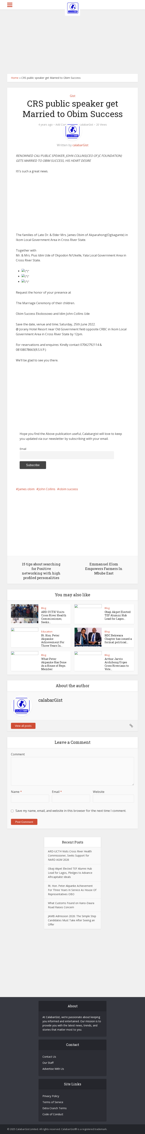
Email (23, 449)
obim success (68, 489)
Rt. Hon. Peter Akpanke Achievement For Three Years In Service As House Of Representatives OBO (72, 890)
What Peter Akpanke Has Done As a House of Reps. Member (53, 664)
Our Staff (47, 1062)
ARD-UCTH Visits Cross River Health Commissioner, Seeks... (53, 617)
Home (15, 78)
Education (46, 631)
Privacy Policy (50, 1096)
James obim (26, 489)
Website (98, 792)
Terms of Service (52, 1102)
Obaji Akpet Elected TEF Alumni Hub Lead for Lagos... (118, 615)
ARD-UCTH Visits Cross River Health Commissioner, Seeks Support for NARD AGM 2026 (70, 855)
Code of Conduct (52, 1114)
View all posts (23, 726)
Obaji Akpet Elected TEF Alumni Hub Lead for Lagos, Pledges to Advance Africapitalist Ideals (70, 873)
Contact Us (49, 1056)
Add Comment (64, 124)
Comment (18, 754)
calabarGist (86, 124)
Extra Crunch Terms (54, 1108)
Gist (72, 96)
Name (16, 792)
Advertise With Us (53, 1069)
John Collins (47, 489)
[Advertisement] (72, 41)
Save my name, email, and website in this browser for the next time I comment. (70, 811)
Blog (43, 608)
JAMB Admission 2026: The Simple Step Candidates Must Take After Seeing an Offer (72, 920)
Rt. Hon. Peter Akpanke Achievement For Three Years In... (52, 640)
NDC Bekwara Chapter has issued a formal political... (118, 639)
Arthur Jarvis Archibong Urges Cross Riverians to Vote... (117, 664)
